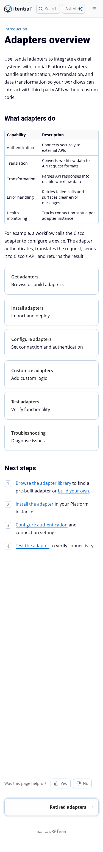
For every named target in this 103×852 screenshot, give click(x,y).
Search (51, 8)
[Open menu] (94, 9)
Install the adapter (35, 504)
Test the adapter (32, 546)
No (85, 783)
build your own (73, 491)
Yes (64, 783)
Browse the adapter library (43, 483)
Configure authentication (42, 525)
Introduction (15, 29)
